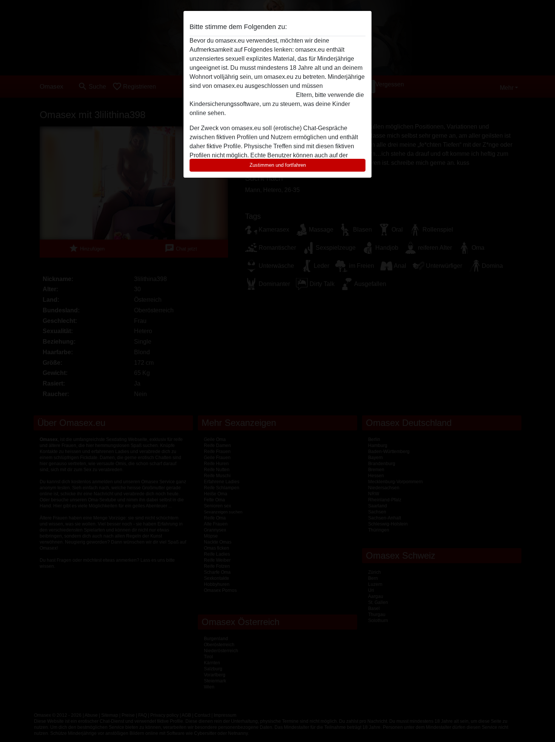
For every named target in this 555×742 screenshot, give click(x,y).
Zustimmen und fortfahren (278, 165)
